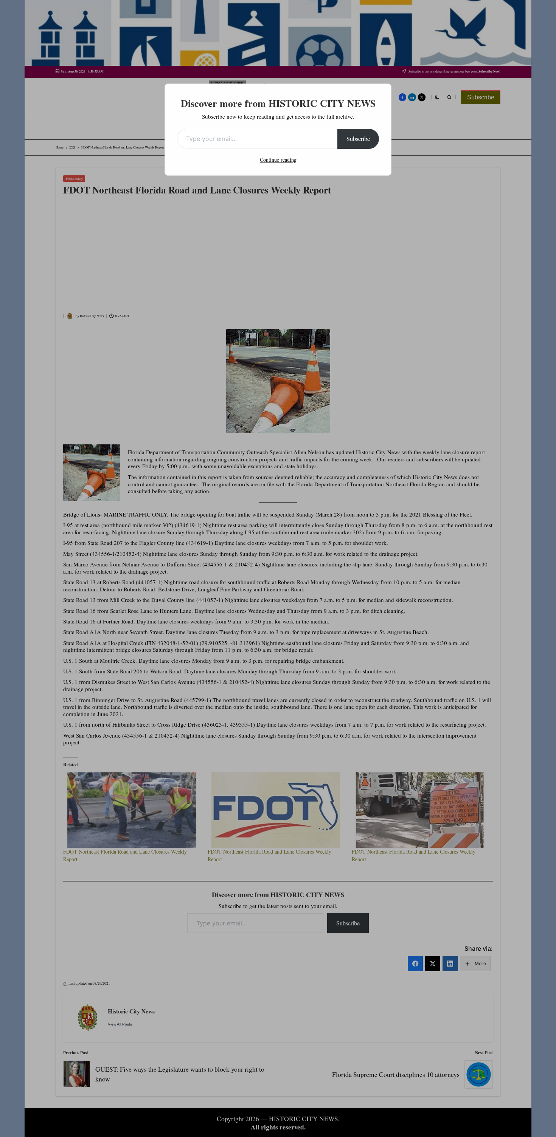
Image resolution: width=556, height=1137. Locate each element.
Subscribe (358, 138)
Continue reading (278, 159)
